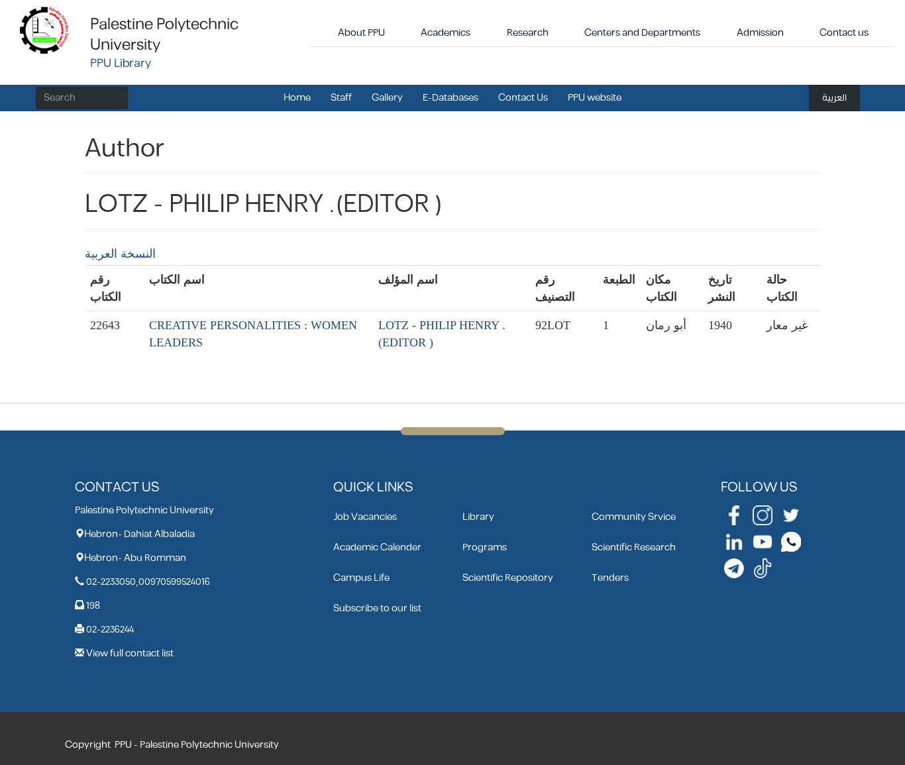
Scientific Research (634, 547)
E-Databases (450, 97)
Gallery (387, 97)
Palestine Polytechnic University (164, 35)
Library (478, 517)
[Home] (45, 29)
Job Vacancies (365, 517)
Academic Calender (377, 547)
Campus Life (361, 578)
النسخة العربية (120, 253)
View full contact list (130, 653)
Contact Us (523, 97)
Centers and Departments (642, 32)
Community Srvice (634, 517)
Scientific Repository (507, 578)
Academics (445, 32)
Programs (484, 547)
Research (528, 32)
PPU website (594, 97)
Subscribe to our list (377, 608)
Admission (760, 32)
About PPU (361, 32)
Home (297, 97)
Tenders (610, 578)
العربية (834, 97)
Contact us (844, 32)
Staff (341, 97)
